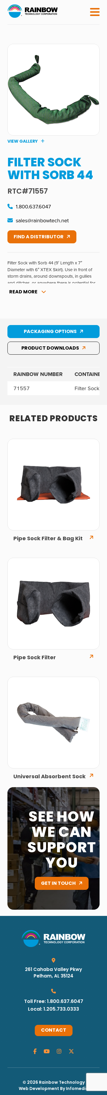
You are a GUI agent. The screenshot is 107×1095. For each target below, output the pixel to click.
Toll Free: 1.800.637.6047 (53, 1002)
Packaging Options (50, 332)
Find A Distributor (39, 237)
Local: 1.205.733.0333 (53, 1009)
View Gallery (22, 141)
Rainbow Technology (62, 1082)
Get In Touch (58, 883)
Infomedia (77, 1089)
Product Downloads (50, 348)
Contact (53, 1030)
